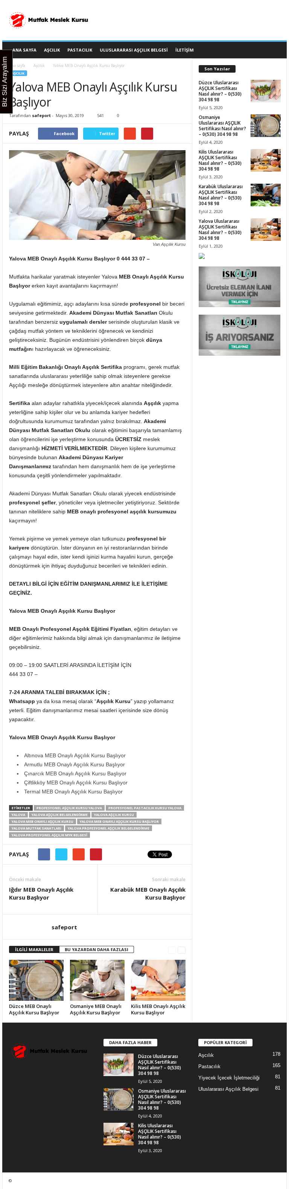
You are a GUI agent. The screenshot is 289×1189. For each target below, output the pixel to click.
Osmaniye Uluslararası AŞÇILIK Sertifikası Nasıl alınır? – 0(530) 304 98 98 (222, 125)
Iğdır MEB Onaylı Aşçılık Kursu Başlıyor (41, 893)
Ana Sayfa (24, 50)
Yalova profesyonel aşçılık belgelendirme (108, 828)
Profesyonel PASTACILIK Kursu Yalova (144, 807)
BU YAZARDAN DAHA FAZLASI (96, 949)
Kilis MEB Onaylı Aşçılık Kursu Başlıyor (158, 1009)
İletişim (184, 50)
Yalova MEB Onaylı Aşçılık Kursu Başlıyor (119, 821)
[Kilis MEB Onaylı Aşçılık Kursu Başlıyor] (158, 980)
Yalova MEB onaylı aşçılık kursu (42, 821)
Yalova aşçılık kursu (114, 814)
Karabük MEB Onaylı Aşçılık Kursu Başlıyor (148, 893)
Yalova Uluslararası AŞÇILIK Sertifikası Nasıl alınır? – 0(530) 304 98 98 (220, 229)
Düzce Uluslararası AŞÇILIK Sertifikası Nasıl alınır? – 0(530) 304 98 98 (220, 91)
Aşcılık (52, 50)
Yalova (18, 814)
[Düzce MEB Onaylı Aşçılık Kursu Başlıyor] (36, 980)
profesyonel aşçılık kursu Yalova (69, 807)
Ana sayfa (17, 65)
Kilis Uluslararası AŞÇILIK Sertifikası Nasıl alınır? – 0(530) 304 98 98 (220, 160)
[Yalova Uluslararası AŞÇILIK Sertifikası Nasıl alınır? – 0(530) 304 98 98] (266, 229)
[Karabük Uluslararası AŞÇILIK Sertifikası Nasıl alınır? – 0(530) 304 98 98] (266, 195)
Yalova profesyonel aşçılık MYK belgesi (49, 835)
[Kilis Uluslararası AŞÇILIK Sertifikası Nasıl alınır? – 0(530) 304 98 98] (266, 160)
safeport (41, 115)
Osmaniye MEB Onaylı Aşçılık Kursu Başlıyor (96, 1009)
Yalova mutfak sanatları (36, 828)
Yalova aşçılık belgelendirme (60, 814)
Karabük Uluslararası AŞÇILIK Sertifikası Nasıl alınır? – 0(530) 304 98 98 (221, 195)
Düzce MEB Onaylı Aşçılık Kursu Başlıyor (34, 1009)
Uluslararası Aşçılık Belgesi (134, 50)
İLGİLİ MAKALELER (34, 949)
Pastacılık (79, 50)
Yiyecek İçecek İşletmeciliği (229, 1078)
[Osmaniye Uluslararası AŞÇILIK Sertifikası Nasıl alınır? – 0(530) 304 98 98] (266, 125)
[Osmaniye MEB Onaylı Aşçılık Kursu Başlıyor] (97, 980)
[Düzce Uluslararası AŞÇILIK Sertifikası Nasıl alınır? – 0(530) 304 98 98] (266, 91)
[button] (275, 50)
